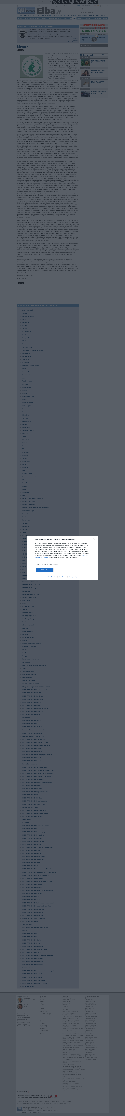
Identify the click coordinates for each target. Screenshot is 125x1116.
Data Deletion (52, 576)
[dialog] (62, 558)
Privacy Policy (73, 576)
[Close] (94, 539)
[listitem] (62, 564)
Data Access (62, 576)
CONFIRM (44, 570)
